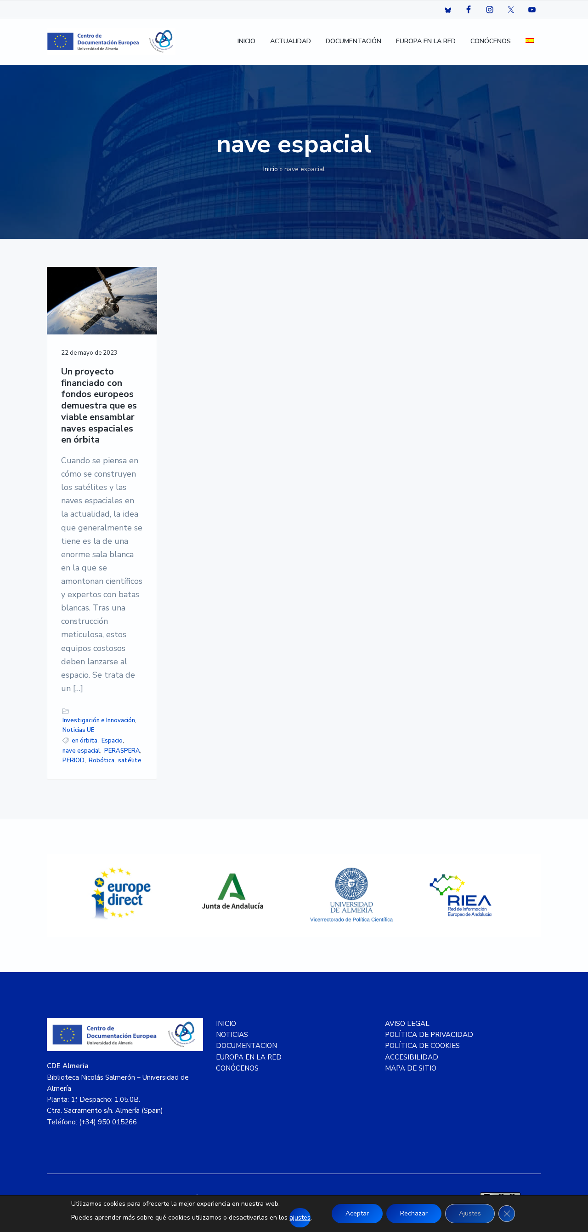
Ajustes (470, 1213)
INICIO (226, 1023)
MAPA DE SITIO (410, 1068)
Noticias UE (78, 730)
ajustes (300, 1217)
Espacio (112, 741)
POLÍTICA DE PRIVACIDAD (429, 1034)
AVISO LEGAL (407, 1023)
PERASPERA (122, 751)
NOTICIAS (232, 1034)
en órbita (84, 741)
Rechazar (414, 1213)
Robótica (101, 760)
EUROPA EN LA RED (249, 1057)
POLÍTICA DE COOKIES (422, 1045)
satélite (129, 760)
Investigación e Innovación (98, 720)
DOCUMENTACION (246, 1045)
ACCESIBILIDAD (411, 1057)
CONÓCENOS (237, 1068)
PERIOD (73, 760)
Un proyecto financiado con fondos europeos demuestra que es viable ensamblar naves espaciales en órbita (99, 406)
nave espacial (81, 751)
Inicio (270, 169)
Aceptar (357, 1213)
